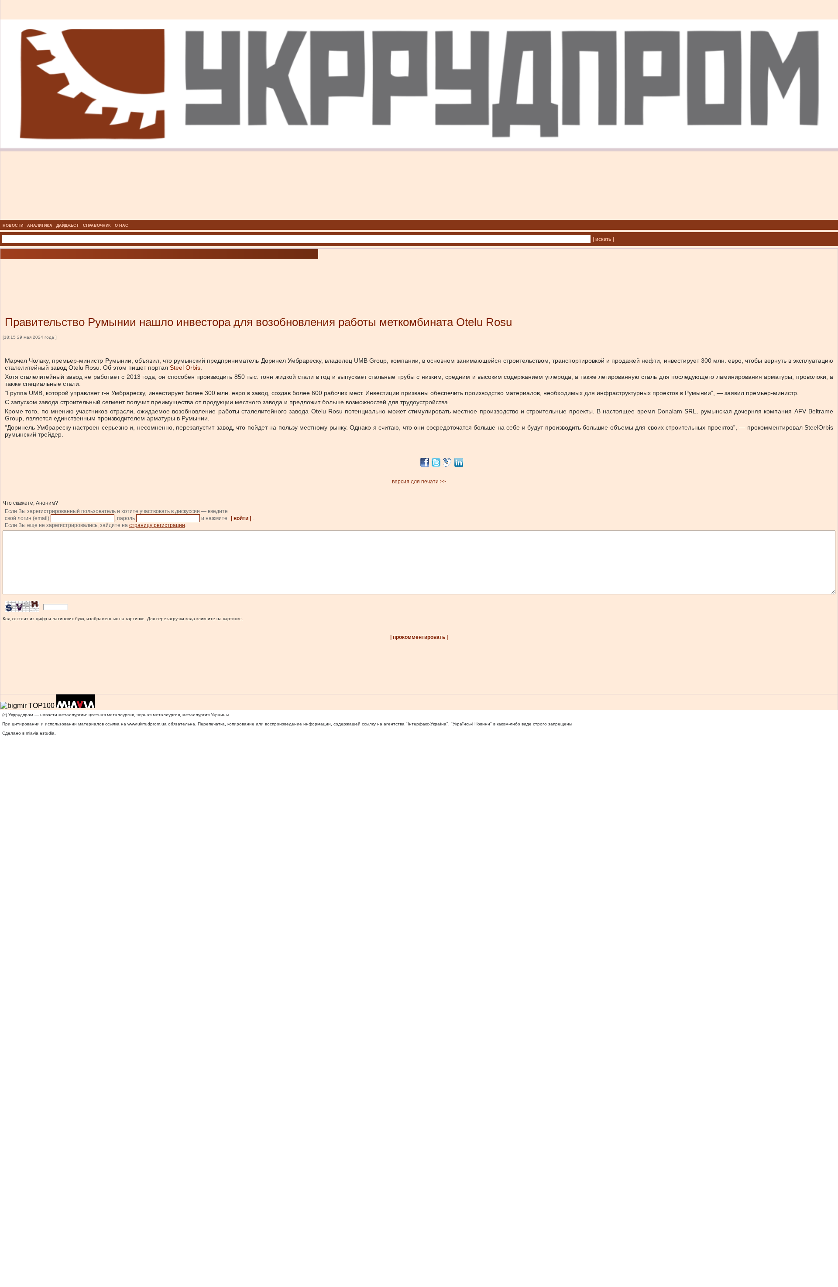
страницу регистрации (157, 525)
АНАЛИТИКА (39, 225)
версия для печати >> (419, 482)
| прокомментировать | (419, 637)
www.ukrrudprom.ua (147, 724)
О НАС (121, 225)
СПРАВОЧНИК (97, 225)
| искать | (603, 239)
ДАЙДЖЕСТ (67, 225)
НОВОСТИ (13, 225)
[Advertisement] (105, 274)
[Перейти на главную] (419, 217)
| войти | (241, 518)
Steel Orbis (185, 367)
